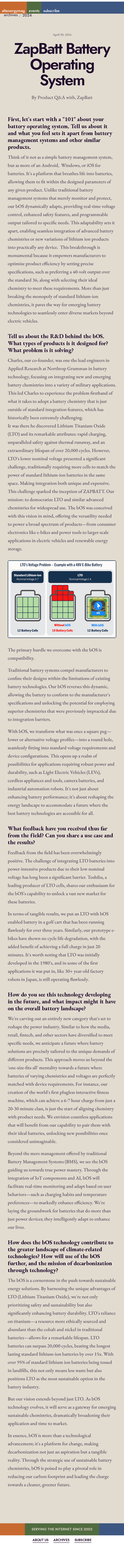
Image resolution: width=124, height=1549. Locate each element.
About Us (41, 1540)
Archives (61, 1540)
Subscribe (82, 1540)
